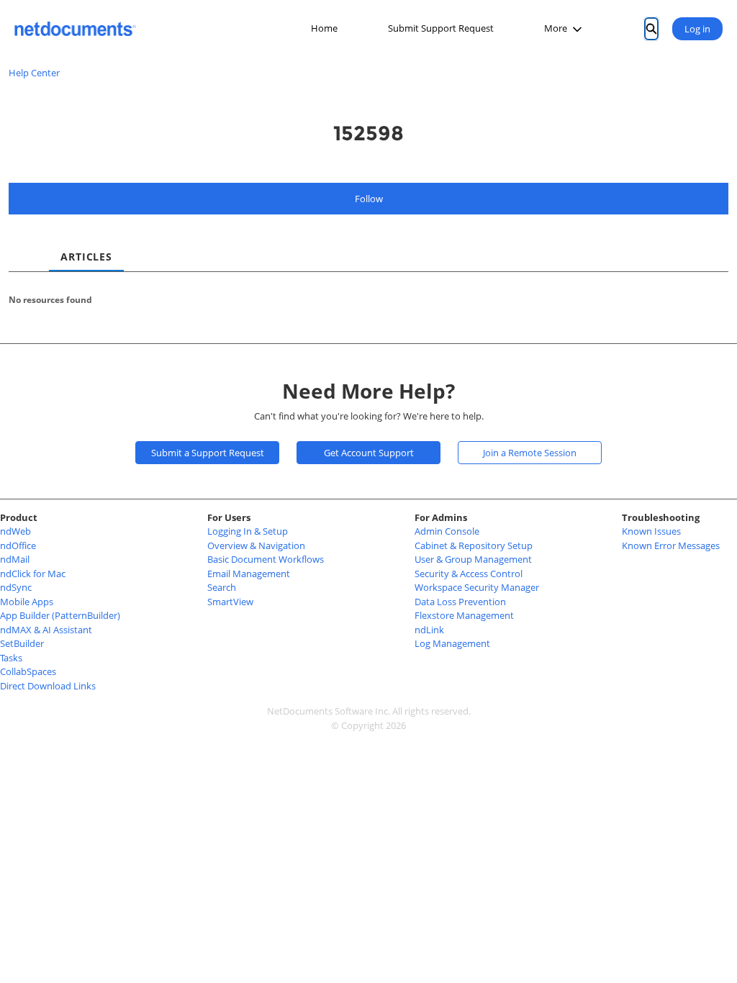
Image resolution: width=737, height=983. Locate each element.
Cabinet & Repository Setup (474, 545)
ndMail (15, 559)
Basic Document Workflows (265, 559)
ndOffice (18, 545)
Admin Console (447, 531)
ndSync (16, 587)
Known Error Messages (671, 545)
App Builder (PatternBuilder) (60, 615)
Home (324, 28)
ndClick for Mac (32, 573)
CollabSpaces (28, 671)
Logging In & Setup (247, 531)
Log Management (452, 643)
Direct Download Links (48, 685)
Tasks (11, 657)
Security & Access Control (469, 573)
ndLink (429, 629)
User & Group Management (473, 559)
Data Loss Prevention (460, 601)
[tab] (20, 244)
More (555, 28)
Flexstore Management (464, 615)
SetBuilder (22, 643)
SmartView (230, 601)
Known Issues (651, 531)
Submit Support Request (441, 28)
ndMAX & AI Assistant (46, 629)
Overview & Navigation (256, 545)
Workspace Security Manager (477, 587)
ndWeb (15, 531)
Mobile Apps (26, 601)
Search (221, 587)
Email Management (248, 573)
